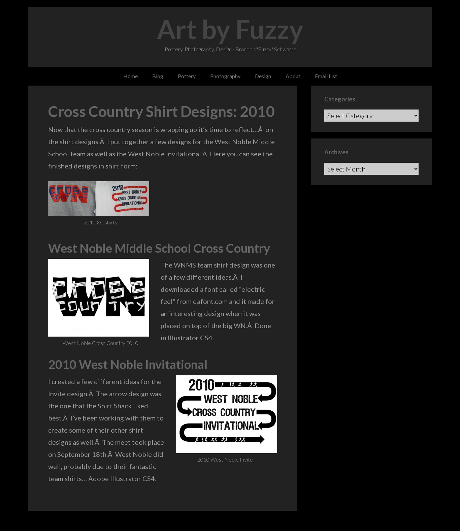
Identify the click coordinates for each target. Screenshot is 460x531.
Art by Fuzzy (230, 29)
